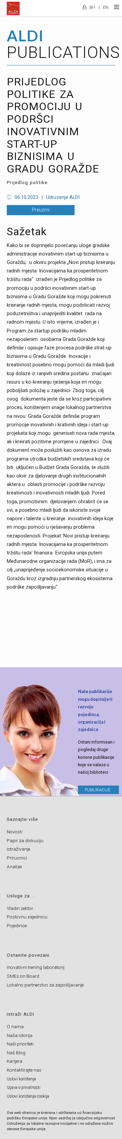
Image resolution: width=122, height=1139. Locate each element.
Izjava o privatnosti (23, 1087)
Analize (14, 866)
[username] (84, 5)
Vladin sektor (20, 908)
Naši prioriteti (20, 1043)
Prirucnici (17, 857)
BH (92, 7)
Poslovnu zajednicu (27, 916)
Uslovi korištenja (21, 1079)
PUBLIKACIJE (97, 789)
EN (105, 7)
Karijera (14, 1061)
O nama (15, 1026)
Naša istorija (20, 1035)
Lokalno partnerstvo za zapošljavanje (45, 985)
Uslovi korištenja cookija (28, 1096)
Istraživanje (18, 849)
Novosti (14, 831)
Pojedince (17, 925)
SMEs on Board (23, 976)
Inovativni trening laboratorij (35, 967)
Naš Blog (16, 1052)
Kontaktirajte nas (24, 1070)
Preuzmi (40, 210)
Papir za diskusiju (25, 840)
